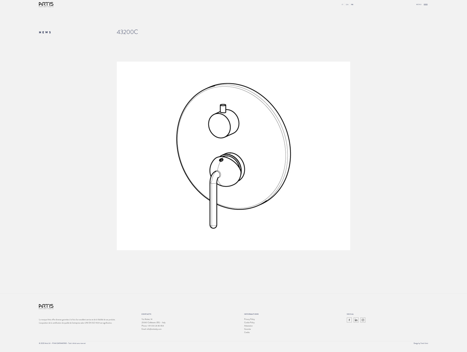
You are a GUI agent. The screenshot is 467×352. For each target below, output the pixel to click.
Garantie (247, 329)
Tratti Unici (424, 343)
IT (342, 5)
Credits (247, 332)
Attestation (248, 325)
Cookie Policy (249, 322)
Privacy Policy (249, 319)
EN (347, 5)
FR (352, 5)
